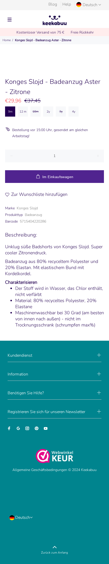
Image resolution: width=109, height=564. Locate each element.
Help (66, 4)
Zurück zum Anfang (54, 553)
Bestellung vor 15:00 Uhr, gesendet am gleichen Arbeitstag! (50, 133)
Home (7, 40)
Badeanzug (33, 214)
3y (61, 111)
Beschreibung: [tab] (21, 234)
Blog (52, 4)
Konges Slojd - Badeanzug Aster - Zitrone (43, 40)
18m (35, 111)
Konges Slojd (27, 208)
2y (48, 111)
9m (10, 111)
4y (73, 111)
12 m (23, 111)
